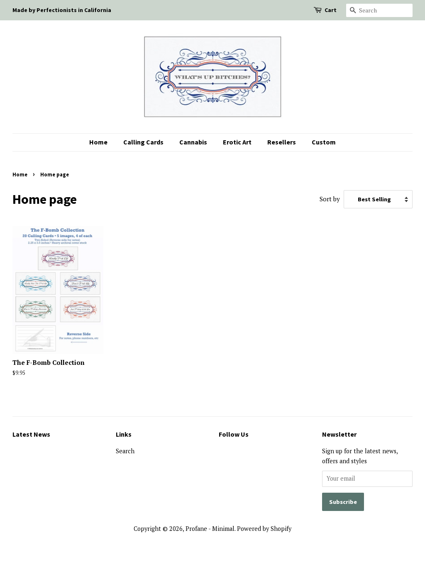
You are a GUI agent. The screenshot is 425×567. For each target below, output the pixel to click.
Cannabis (193, 142)
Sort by (330, 199)
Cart (331, 10)
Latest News (31, 434)
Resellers (281, 142)
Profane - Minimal (210, 529)
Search (125, 451)
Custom (324, 142)
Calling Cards (143, 142)
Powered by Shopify (264, 529)
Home (98, 142)
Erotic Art (237, 142)
